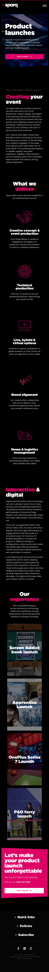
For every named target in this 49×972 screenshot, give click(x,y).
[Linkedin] (24, 948)
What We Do (18, 90)
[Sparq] (9, 5)
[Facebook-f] (18, 948)
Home (8, 90)
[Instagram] (30, 948)
